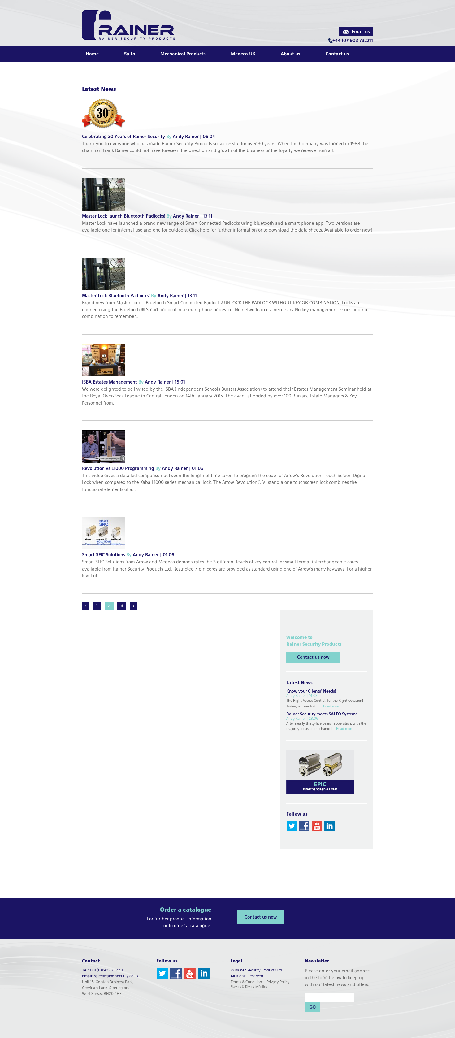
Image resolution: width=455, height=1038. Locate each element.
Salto (129, 54)
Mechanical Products (183, 54)
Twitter (291, 826)
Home (92, 54)
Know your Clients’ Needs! (311, 691)
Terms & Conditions (247, 982)
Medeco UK (243, 54)
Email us (361, 32)
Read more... (333, 706)
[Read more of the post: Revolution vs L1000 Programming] (106, 465)
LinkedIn (329, 826)
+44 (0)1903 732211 (352, 41)
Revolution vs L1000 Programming (122, 469)
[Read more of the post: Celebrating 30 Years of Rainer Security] (106, 133)
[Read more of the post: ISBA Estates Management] (106, 378)
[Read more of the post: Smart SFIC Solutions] (106, 551)
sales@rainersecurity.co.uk (116, 976)
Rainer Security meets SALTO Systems (322, 714)
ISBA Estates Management (113, 382)
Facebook (304, 826)
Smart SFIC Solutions (107, 555)
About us (290, 54)
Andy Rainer (186, 137)
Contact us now (313, 657)
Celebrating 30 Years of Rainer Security (127, 137)
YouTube (317, 826)
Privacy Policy (277, 982)
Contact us (337, 54)
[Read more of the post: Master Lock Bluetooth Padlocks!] (106, 292)
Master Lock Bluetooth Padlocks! (120, 296)
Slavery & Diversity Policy (249, 986)
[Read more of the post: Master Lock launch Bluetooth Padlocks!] (106, 212)
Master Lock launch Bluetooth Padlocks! (127, 216)
